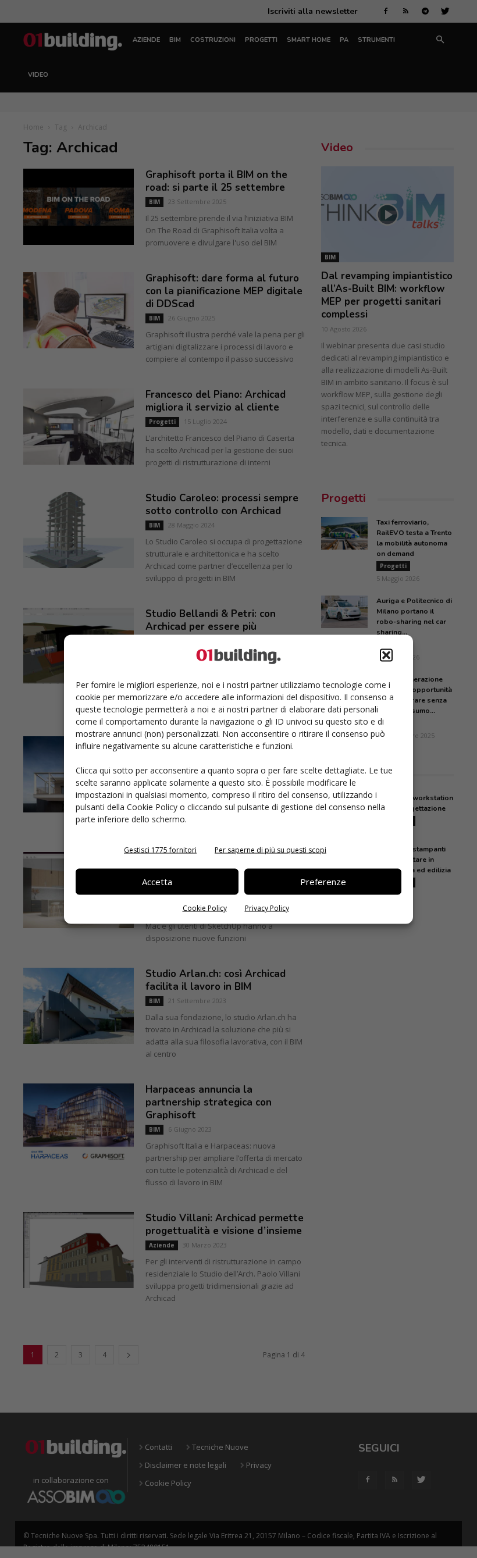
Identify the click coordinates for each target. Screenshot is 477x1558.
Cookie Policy (205, 907)
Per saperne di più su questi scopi (270, 849)
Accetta (157, 881)
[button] (386, 655)
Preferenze (323, 881)
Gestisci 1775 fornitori (160, 849)
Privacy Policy (267, 907)
